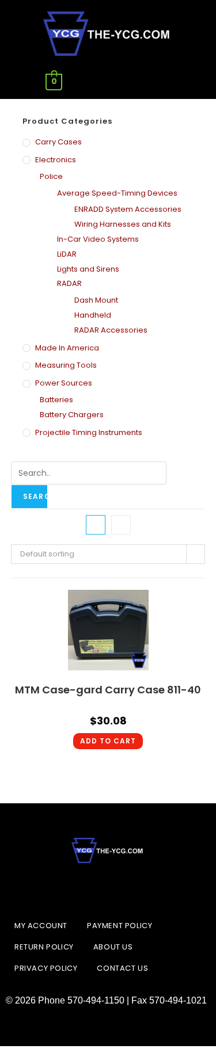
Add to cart (108, 741)
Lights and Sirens (88, 269)
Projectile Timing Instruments (88, 432)
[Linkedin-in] (108, 889)
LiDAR (67, 254)
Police (51, 176)
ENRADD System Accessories (127, 209)
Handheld (92, 315)
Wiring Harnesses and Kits (122, 224)
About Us (113, 946)
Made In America (67, 347)
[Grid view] (95, 525)
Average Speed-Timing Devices (117, 193)
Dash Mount (96, 300)
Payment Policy (119, 925)
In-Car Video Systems (98, 239)
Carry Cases (58, 141)
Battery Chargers (72, 414)
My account (40, 925)
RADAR (69, 283)
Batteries (56, 399)
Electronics (55, 159)
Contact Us (122, 968)
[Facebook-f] (79, 889)
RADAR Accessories (110, 330)
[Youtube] (137, 889)
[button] (162, 82)
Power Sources (63, 382)
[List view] (121, 525)
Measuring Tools (66, 365)
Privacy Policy (45, 968)
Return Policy (44, 946)
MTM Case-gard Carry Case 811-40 (108, 689)
